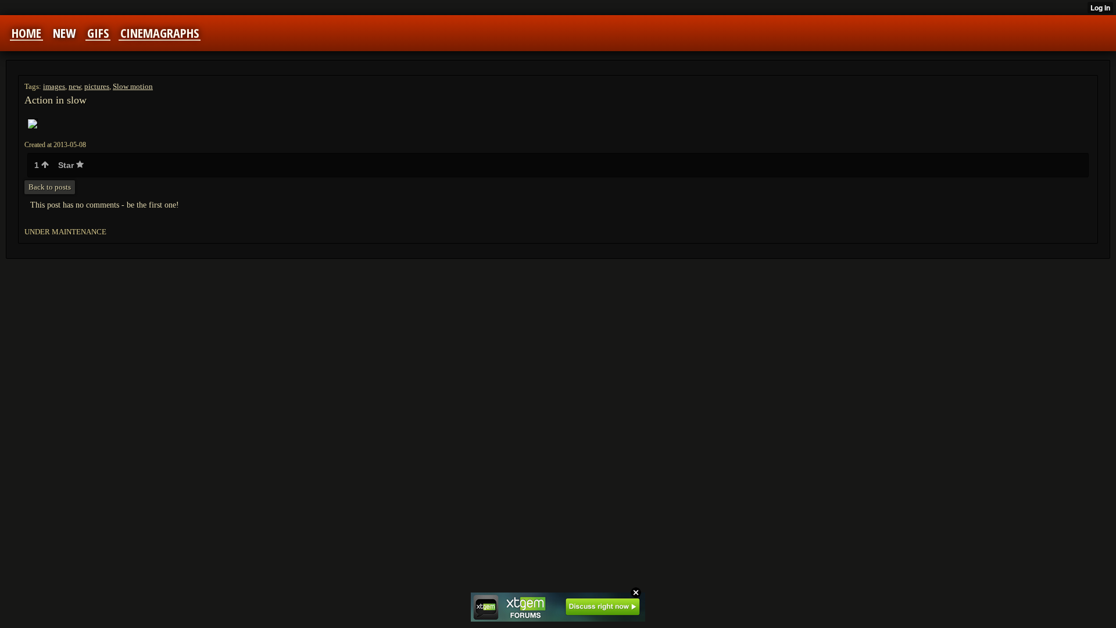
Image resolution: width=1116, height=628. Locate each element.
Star (67, 165)
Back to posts (49, 187)
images (54, 86)
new (75, 86)
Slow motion (133, 86)
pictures (96, 86)
